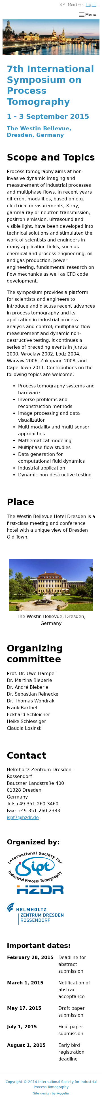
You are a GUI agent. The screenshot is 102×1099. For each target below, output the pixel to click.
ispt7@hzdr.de (23, 817)
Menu (90, 14)
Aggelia (63, 1093)
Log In (91, 5)
